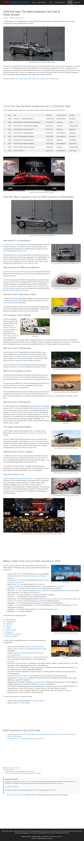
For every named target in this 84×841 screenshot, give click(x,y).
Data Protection (26, 836)
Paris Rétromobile (24, 703)
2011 (13, 736)
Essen (72, 663)
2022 (34, 79)
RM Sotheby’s (35, 576)
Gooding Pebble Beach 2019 (12, 300)
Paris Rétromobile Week (25, 653)
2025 (21, 79)
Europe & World (60, 2)
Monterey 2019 (15, 247)
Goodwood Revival (39, 682)
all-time (18, 736)
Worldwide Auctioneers (13, 634)
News (8, 767)
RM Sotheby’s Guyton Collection (37, 590)
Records (13, 767)
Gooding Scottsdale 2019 (41, 408)
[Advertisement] (42, 93)
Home (34, 2)
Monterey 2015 (8, 261)
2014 (70, 734)
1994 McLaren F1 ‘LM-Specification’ (16, 244)
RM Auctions (59, 586)
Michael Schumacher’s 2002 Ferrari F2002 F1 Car (19, 478)
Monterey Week (22, 678)
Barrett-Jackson (11, 630)
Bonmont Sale (43, 684)
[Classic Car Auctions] (16, 2)
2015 (66, 734)
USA (50, 2)
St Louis (17, 667)
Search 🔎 (77, 2)
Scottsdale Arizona (38, 646)
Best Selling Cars (58, 783)
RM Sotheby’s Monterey (49, 599)
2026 (17, 79)
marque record (21, 251)
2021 (37, 79)
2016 (61, 734)
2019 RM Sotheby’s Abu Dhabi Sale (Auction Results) (19, 771)
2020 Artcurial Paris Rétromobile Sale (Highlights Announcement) (23, 773)
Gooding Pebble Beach (69, 599)
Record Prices (42, 2)
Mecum (34, 574)
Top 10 (70, 2)
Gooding (26, 576)
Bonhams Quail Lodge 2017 (25, 263)
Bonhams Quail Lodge (14, 601)
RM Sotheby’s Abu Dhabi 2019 (37, 433)
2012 (9, 736)
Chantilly (65, 671)
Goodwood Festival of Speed (24, 676)
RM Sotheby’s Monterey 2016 (15, 290)
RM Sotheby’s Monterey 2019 (22, 356)
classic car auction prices (28, 781)
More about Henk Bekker (11, 786)
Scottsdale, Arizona (38, 701)
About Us (59, 836)
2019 (46, 79)
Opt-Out (53, 836)
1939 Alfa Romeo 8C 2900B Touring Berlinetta (20, 271)
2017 (57, 734)
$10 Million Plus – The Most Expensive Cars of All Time (25, 738)
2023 (29, 79)
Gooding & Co (11, 622)
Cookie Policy (46, 836)
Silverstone (9, 632)
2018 (50, 79)
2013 (74, 734)
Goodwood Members (22, 663)
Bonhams (18, 576)
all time (56, 79)
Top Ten (11, 769)
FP (5, 767)
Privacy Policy (36, 836)
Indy (44, 667)
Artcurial (11, 582)
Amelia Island (20, 657)
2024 (25, 79)
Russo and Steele (11, 636)
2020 (42, 79)
